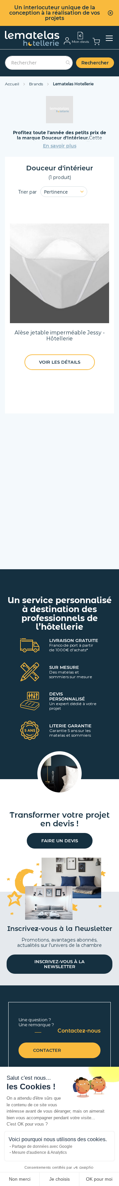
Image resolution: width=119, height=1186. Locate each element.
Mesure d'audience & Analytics (39, 1152)
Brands (36, 83)
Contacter (47, 1050)
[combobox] (39, 63)
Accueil (12, 83)
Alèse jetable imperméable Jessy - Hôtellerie (60, 336)
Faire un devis (59, 840)
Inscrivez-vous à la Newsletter (59, 964)
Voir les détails (59, 362)
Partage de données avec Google (42, 1146)
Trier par (27, 192)
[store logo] (32, 38)
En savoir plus (59, 145)
